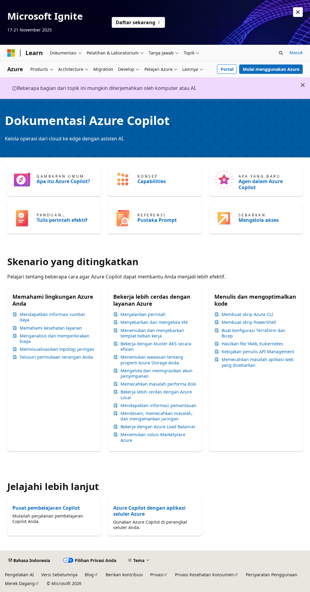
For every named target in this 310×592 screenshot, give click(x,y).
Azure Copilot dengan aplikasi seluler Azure (149, 511)
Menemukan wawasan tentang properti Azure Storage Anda (151, 359)
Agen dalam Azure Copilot (261, 184)
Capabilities (151, 181)
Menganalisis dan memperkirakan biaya (54, 338)
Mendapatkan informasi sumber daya (52, 317)
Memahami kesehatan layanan (51, 328)
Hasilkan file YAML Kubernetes (252, 344)
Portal (227, 69)
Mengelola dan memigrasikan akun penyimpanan (156, 373)
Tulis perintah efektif (62, 220)
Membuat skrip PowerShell (249, 322)
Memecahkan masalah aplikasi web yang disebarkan (258, 362)
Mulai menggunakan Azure (271, 69)
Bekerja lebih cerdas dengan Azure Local (156, 394)
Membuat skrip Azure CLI (247, 314)
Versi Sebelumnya (59, 574)
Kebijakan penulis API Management (258, 351)
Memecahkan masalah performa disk (158, 384)
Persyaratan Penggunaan (271, 574)
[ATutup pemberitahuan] (298, 12)
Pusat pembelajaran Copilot (46, 508)
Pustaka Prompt (157, 220)
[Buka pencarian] (281, 53)
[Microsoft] (11, 53)
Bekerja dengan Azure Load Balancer (158, 426)
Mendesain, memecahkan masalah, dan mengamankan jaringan (156, 416)
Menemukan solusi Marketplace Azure (152, 437)
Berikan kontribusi (124, 574)
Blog (89, 574)
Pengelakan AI (19, 574)
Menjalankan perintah (143, 314)
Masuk (296, 52)
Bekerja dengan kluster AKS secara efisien (155, 346)
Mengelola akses (259, 220)
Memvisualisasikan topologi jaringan (57, 349)
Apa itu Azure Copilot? (63, 181)
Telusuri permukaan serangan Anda (56, 357)
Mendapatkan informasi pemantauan (158, 405)
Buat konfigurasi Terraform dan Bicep (253, 333)
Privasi (156, 574)
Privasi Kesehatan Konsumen (204, 574)
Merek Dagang (20, 583)
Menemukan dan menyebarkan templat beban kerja (152, 333)
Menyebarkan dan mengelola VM (154, 322)
